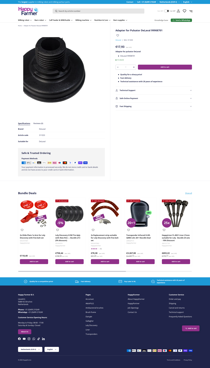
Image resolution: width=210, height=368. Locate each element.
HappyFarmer (27, 360)
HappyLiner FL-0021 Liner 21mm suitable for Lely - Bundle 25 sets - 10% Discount (176, 238)
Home (20, 25)
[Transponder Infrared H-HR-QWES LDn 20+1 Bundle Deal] (140, 214)
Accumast (90, 299)
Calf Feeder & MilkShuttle (59, 20)
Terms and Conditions (173, 360)
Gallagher (90, 321)
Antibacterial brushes (94, 308)
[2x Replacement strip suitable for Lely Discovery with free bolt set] (105, 214)
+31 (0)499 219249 (32, 309)
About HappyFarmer (136, 299)
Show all (188, 193)
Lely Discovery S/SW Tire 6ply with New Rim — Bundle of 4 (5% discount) (67, 238)
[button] (190, 11)
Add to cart (165, 67)
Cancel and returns (177, 308)
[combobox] (98, 11)
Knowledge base (161, 20)
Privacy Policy (188, 360)
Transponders (91, 334)
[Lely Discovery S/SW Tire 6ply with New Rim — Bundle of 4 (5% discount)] (69, 214)
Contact (129, 2)
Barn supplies (119, 20)
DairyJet (89, 316)
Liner (88, 330)
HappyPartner (133, 303)
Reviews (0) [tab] (38, 123)
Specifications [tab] (24, 123)
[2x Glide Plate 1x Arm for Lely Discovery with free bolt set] (34, 214)
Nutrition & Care (101, 20)
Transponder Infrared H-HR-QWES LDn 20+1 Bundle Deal (138, 236)
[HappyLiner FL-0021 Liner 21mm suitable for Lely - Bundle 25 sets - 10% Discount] (176, 214)
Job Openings (133, 308)
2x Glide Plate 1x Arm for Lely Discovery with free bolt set (32, 236)
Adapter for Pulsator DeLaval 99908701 (36, 25)
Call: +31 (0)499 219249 (146, 2)
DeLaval (118, 40)
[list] (61, 72)
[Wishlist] (184, 11)
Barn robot (39, 20)
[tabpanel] (61, 135)
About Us (24, 332)
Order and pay (175, 299)
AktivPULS (90, 303)
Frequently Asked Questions (180, 316)
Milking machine (82, 20)
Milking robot (23, 20)
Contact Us (132, 312)
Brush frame (91, 312)
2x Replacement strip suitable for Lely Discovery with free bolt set (104, 238)
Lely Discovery (91, 325)
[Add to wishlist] (118, 35)
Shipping (172, 303)
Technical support (176, 312)
